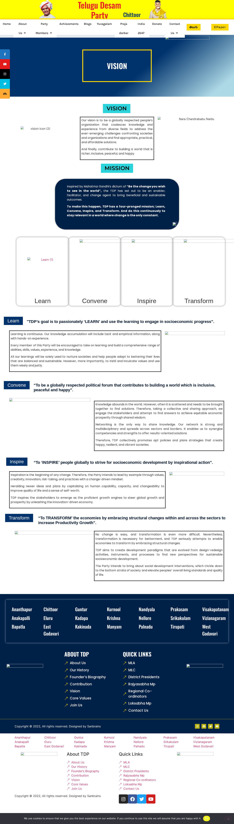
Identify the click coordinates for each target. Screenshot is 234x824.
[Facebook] (203, 726)
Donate (157, 24)
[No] (228, 818)
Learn (43, 300)
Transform (198, 300)
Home (7, 24)
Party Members (42, 28)
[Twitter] (210, 726)
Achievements (68, 24)
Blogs (87, 24)
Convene (94, 300)
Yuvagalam (104, 24)
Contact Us (174, 28)
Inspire (146, 300)
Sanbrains (94, 726)
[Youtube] (217, 726)
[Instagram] (123, 799)
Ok (206, 818)
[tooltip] (5, 54)
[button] (116, 108)
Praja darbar (123, 28)
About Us (22, 28)
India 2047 (141, 28)
